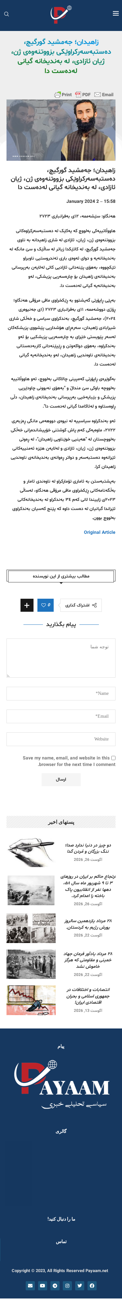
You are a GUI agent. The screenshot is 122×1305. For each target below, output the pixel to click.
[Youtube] (42, 1285)
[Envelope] (30, 1285)
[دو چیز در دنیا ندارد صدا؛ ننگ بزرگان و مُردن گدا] (31, 852)
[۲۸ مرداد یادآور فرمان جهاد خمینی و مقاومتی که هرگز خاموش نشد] (31, 964)
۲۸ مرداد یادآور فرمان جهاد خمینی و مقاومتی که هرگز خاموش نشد (87, 960)
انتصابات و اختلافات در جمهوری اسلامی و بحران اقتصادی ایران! (87, 996)
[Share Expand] (27, 605)
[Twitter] (79, 1285)
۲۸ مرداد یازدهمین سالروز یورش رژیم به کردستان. (88, 924)
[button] (13, 1173)
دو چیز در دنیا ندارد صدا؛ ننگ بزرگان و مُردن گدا (88, 848)
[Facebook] (92, 1285)
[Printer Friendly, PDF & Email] (83, 94)
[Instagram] (67, 1285)
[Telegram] (55, 1285)
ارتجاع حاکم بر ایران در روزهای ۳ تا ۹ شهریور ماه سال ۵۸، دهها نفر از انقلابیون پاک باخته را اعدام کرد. (88, 886)
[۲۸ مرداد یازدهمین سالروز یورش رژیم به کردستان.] (31, 928)
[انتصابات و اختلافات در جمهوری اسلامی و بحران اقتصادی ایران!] (31, 1000)
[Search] (6, 15)
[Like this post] (43, 605)
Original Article (99, 533)
